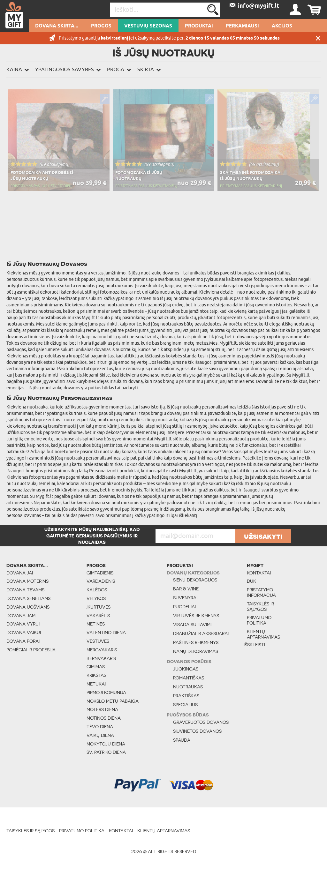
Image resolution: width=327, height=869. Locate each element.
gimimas (96, 666)
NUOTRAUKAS (188, 686)
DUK (251, 581)
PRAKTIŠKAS (186, 695)
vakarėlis (98, 615)
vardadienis (101, 581)
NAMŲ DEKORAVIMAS (195, 651)
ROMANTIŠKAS (188, 677)
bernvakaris (101, 658)
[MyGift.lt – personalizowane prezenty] (14, 16)
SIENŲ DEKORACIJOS (195, 579)
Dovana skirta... (56, 26)
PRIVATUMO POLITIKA (259, 620)
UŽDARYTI (318, 38)
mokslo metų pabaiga (113, 701)
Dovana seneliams (28, 598)
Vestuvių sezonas (148, 26)
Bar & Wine (186, 588)
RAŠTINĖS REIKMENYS (195, 642)
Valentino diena (106, 632)
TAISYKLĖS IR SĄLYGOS (260, 606)
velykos (96, 598)
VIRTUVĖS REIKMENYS (196, 615)
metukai (96, 683)
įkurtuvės (98, 607)
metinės (96, 623)
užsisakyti (263, 536)
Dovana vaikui (23, 632)
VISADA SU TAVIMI (192, 624)
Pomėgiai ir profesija (31, 649)
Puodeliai (184, 606)
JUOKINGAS (185, 668)
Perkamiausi (242, 26)
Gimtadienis (100, 572)
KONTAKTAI (259, 572)
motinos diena (104, 718)
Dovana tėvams (25, 589)
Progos (101, 26)
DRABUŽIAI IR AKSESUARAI (201, 633)
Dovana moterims (27, 581)
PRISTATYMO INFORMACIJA (261, 592)
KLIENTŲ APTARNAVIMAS (263, 634)
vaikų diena (100, 735)
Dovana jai (19, 572)
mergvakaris (102, 649)
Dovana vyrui (23, 623)
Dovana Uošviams (27, 607)
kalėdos (97, 589)
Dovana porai (23, 641)
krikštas (96, 675)
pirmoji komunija (106, 692)
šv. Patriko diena (106, 752)
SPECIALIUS (185, 704)
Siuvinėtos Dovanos (197, 731)
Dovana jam (20, 615)
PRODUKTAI (199, 26)
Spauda (181, 740)
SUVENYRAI (185, 597)
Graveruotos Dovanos (201, 722)
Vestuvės (98, 641)
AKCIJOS (282, 26)
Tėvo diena (100, 726)
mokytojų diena (106, 743)
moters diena (102, 709)
